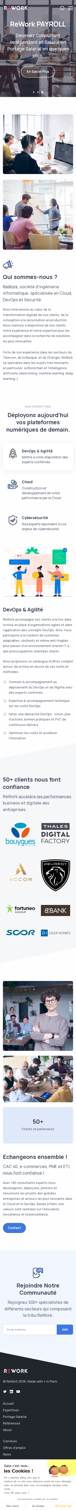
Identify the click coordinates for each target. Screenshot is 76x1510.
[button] (34, 92)
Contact (14, 1228)
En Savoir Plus (38, 71)
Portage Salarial (15, 1417)
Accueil (8, 1403)
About (7, 1430)
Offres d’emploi (14, 1448)
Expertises (11, 1410)
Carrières (10, 1441)
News (7, 1454)
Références (11, 1423)
